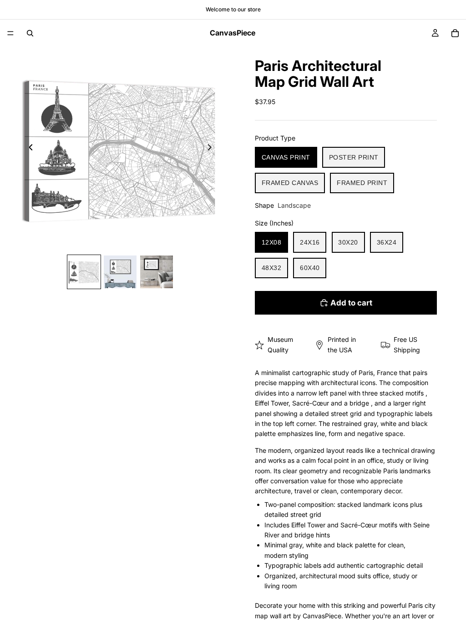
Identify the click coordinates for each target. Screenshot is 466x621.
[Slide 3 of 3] (156, 271)
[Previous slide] (28, 149)
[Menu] (10, 33)
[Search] (30, 33)
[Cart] (455, 33)
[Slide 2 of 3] (120, 271)
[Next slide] (212, 149)
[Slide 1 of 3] (84, 271)
